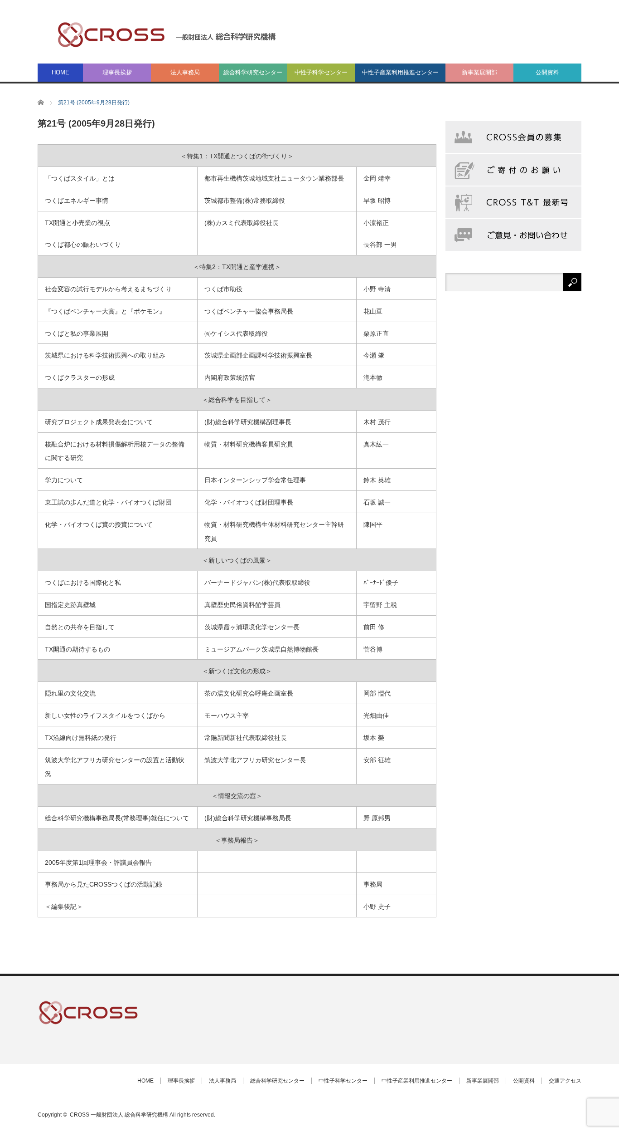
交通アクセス (565, 1081)
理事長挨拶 (117, 72)
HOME (60, 72)
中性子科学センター (321, 72)
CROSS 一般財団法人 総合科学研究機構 (119, 1115)
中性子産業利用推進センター (400, 72)
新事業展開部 (479, 72)
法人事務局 (185, 72)
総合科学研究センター (252, 72)
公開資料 (547, 72)
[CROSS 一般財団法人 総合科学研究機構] (167, 34)
